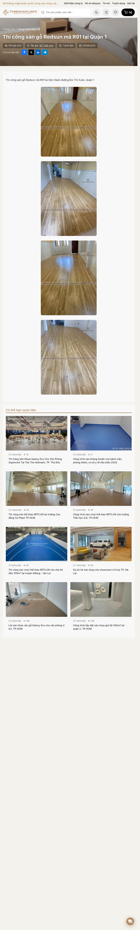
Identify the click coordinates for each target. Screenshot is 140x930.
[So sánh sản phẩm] (106, 12)
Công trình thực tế (29, 29)
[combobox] (67, 12)
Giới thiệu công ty (73, 3)
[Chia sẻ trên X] (31, 52)
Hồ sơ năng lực (93, 3)
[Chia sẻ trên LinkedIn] (38, 52)
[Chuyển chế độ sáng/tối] (96, 12)
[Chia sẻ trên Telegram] (45, 52)
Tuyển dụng (118, 3)
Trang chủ (9, 29)
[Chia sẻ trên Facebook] (24, 52)
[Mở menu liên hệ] (130, 921)
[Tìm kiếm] (43, 12)
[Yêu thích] (115, 12)
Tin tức (106, 3)
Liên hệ (131, 3)
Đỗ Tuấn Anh (46, 45)
